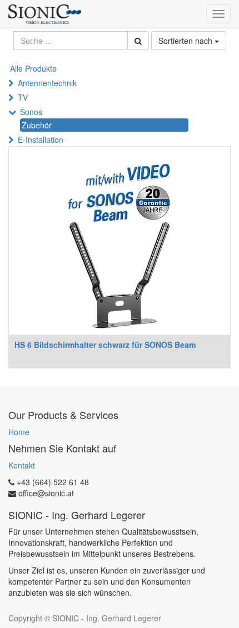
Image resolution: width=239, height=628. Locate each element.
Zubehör (37, 125)
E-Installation (40, 139)
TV (23, 97)
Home (18, 431)
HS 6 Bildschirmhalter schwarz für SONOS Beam (105, 344)
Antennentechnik (47, 82)
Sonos (31, 111)
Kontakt (21, 465)
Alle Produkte (33, 68)
